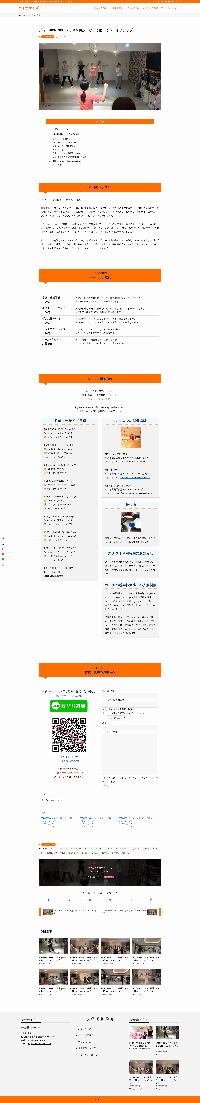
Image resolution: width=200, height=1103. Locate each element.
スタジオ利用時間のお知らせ (70, 153)
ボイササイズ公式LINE (69, 695)
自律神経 (115, 853)
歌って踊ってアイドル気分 (78, 853)
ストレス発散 (76, 849)
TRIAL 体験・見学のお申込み (67, 161)
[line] (165, 1)
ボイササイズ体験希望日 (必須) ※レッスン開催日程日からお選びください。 (124, 711)
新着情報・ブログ (87, 1048)
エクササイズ (48, 849)
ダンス (110, 849)
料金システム (84, 1042)
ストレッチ (88, 849)
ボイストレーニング (150, 849)
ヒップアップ (121, 849)
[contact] (176, 1)
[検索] (180, 1)
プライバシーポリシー (89, 1055)
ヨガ (42, 853)
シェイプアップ (61, 849)
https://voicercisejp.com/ (39, 1043)
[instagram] (162, 1)
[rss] (173, 1)
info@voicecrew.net (69, 761)
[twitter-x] (158, 1)
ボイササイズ (28, 8)
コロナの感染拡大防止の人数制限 (72, 157)
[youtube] (169, 1)
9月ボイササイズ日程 (67, 142)
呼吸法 (62, 853)
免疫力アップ (52, 853)
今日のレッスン (60, 129)
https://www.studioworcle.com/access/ (134, 493)
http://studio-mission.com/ (132, 462)
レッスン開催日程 (61, 138)
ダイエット (100, 849)
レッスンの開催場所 (66, 146)
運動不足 (125, 853)
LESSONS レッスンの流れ (66, 134)
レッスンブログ (48, 37)
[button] (48, 899)
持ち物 (61, 150)
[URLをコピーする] (151, 899)
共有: (60, 165)
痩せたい (95, 853)
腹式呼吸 (105, 853)
